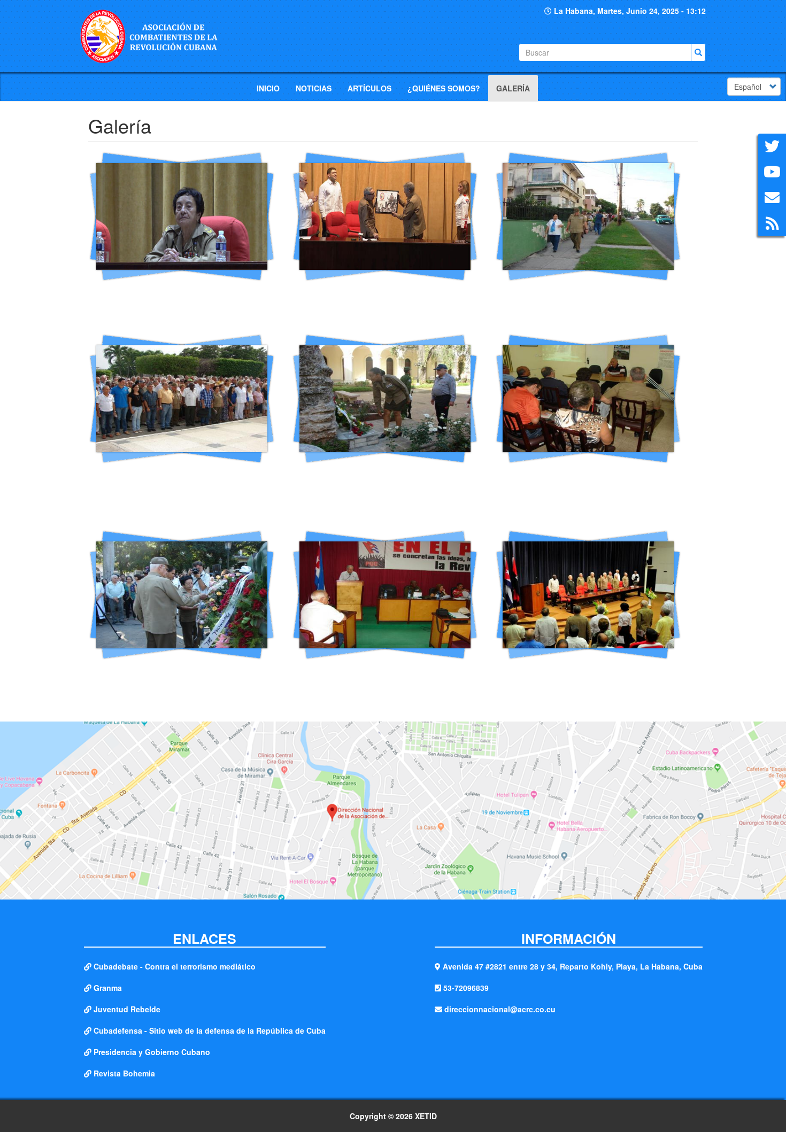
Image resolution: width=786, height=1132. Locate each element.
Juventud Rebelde (127, 1009)
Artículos (369, 88)
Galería (513, 88)
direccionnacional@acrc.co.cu (500, 1009)
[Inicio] (153, 36)
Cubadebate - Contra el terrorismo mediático (175, 966)
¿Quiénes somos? (443, 88)
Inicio (268, 88)
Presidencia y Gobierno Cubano (152, 1051)
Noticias (314, 88)
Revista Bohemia (124, 1073)
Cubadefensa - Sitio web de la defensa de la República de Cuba (210, 1030)
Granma (108, 987)
